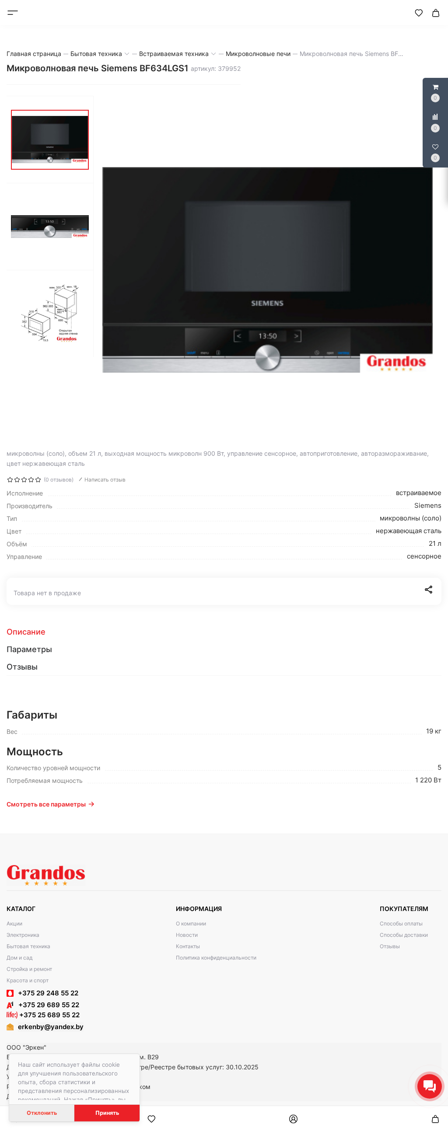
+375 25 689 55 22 (49, 1015)
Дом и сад (19, 957)
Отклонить (42, 1113)
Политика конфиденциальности (216, 957)
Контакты (188, 946)
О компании (191, 923)
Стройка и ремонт (29, 969)
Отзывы (390, 946)
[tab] (224, 632)
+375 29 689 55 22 (46, 1005)
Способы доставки (404, 935)
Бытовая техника (28, 946)
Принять (107, 1113)
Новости (187, 935)
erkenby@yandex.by (51, 1027)
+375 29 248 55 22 (48, 993)
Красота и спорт (28, 980)
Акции (14, 923)
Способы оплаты (401, 923)
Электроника (23, 935)
